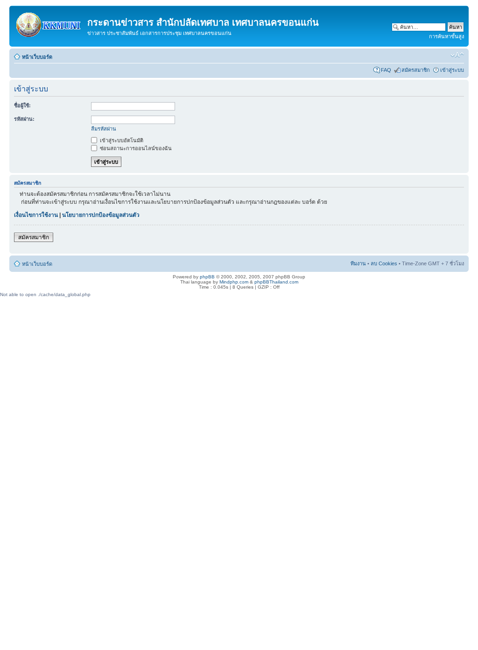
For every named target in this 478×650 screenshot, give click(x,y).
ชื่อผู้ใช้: (22, 105)
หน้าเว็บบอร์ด (37, 57)
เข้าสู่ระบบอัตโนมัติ (120, 140)
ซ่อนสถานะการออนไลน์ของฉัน (135, 148)
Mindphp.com (233, 281)
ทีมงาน (358, 263)
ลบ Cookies (384, 263)
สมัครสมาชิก (415, 70)
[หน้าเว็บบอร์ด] (49, 23)
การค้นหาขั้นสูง (446, 36)
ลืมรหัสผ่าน (103, 128)
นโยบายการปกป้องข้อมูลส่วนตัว (101, 215)
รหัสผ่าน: (24, 119)
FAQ (386, 70)
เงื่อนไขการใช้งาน (36, 215)
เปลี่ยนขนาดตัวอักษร (457, 55)
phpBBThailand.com (276, 281)
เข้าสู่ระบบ (452, 70)
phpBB (207, 276)
